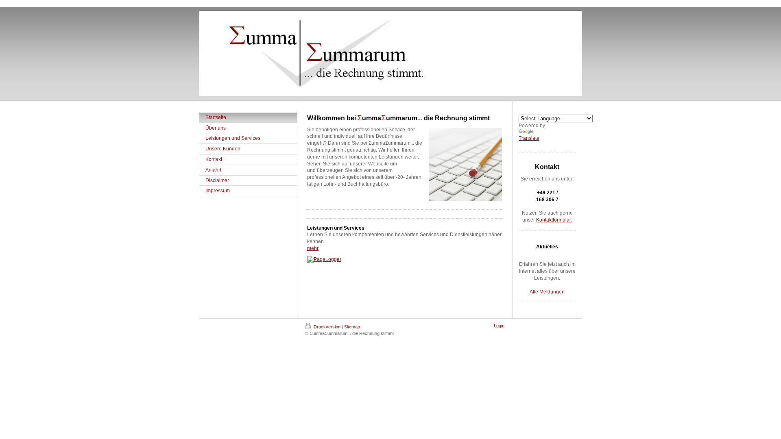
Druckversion (327, 326)
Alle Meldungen (547, 292)
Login (499, 325)
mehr (313, 248)
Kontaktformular (553, 220)
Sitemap (352, 326)
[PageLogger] (404, 259)
